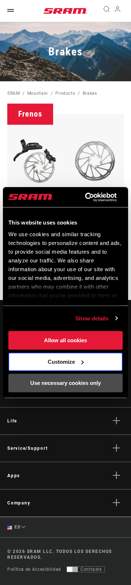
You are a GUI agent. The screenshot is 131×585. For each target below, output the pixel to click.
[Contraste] (72, 569)
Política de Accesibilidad (34, 569)
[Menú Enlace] (10, 10)
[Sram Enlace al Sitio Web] (65, 11)
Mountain (37, 93)
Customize (61, 362)
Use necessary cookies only (65, 383)
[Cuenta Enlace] (118, 11)
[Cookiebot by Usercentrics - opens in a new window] (87, 197)
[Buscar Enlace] (106, 11)
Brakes (90, 93)
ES (16, 527)
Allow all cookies (65, 340)
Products (65, 93)
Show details (91, 318)
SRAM (13, 93)
